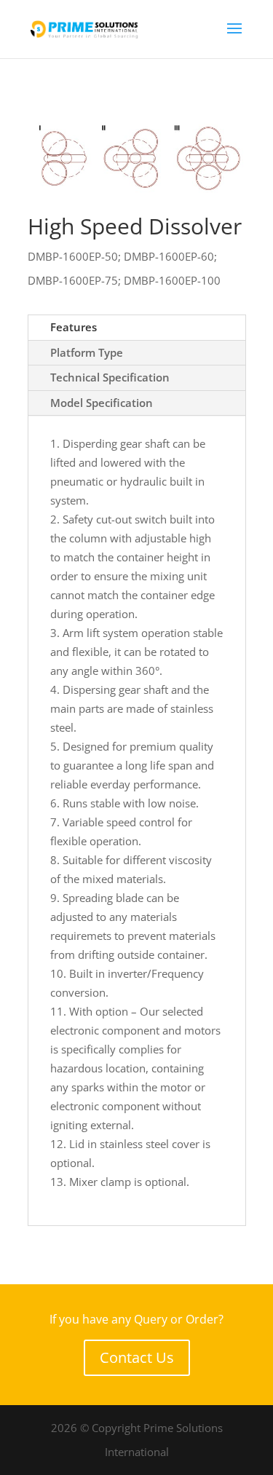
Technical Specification (110, 377)
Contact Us (137, 1357)
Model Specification (101, 402)
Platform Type (86, 352)
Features (73, 327)
